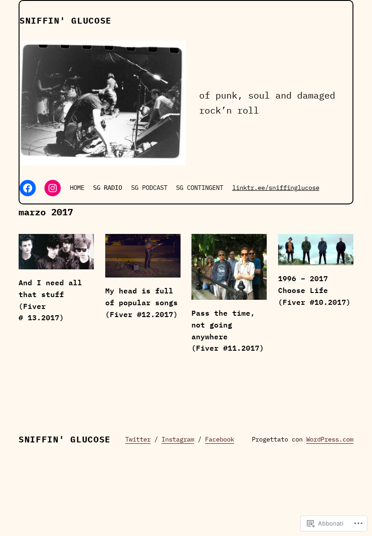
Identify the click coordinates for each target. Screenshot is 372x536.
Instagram (178, 439)
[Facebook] (28, 188)
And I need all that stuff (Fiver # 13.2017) (50, 300)
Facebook (219, 439)
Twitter (138, 439)
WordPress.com (329, 439)
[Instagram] (52, 188)
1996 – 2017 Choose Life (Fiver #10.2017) (314, 290)
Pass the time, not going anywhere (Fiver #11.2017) (227, 330)
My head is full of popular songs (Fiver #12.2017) (141, 302)
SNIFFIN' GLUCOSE (66, 20)
